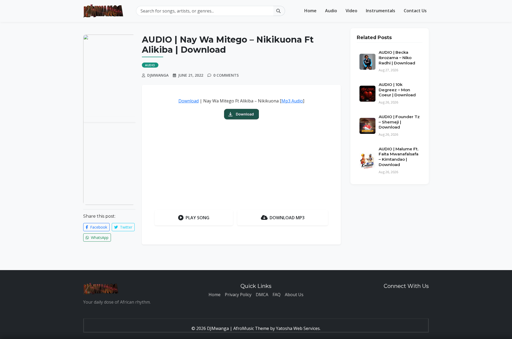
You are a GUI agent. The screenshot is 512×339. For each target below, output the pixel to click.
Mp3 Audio (292, 101)
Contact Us (415, 11)
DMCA (262, 294)
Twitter (125, 227)
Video (351, 11)
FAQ (277, 294)
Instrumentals (380, 11)
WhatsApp (99, 237)
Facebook (98, 227)
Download (188, 101)
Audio (331, 11)
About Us (294, 294)
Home (310, 11)
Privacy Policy (238, 294)
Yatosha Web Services (298, 328)
